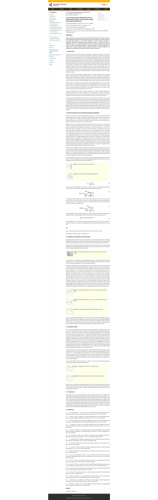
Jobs (106, 9)
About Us (97, 9)
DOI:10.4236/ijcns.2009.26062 (72, 15)
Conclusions (51, 60)
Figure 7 (82, 334)
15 (66, 472)
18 (66, 483)
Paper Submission (53, 24)
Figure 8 (106, 351)
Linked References (101, 18)
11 (66, 454)
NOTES (50, 64)
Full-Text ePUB (100, 16)
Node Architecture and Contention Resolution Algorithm (53, 51)
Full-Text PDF (100, 13)
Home (52, 9)
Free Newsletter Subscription (55, 27)
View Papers (52, 16)
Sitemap (80, 495)
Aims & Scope (52, 17)
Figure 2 (93, 145)
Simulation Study (52, 58)
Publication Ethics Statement (55, 30)
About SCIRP (76, 495)
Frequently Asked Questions (55, 33)
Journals (62, 9)
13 (108, 99)
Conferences (79, 9)
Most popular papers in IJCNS (55, 28)
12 (66, 460)
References (51, 62)
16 (66, 475)
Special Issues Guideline (54, 40)
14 (66, 468)
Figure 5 (96, 281)
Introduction (51, 47)
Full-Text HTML (100, 15)
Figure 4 (96, 267)
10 (91, 160)
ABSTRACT (51, 45)
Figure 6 (96, 319)
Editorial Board (52, 19)
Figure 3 (102, 246)
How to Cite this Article (102, 19)
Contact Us (84, 495)
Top (50, 43)
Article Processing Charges (55, 22)
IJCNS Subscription (53, 25)
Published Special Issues (54, 38)
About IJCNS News (53, 31)
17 (66, 479)
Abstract (99, 12)
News (88, 9)
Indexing (51, 14)
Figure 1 (101, 124)
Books (70, 9)
